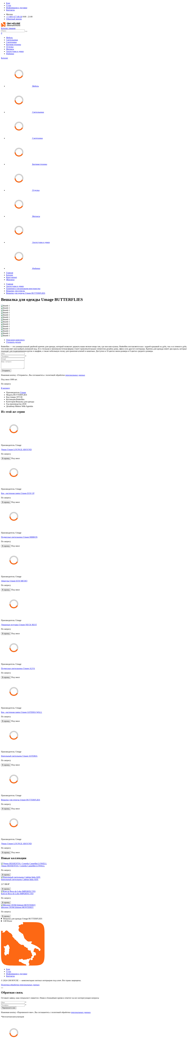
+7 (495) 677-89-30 (14, 17)
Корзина (10, 280)
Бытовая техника (13, 44)
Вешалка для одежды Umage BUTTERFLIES (25, 293)
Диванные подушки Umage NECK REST (19, 625)
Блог (8, 3)
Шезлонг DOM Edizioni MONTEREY (17, 907)
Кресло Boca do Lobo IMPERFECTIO (17, 894)
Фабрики (10, 54)
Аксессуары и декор (15, 51)
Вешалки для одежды (15, 291)
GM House (7, 921)
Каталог (4, 58)
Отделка (9, 47)
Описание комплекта (15, 340)
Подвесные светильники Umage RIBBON (19, 537)
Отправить (6, 371)
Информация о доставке (16, 8)
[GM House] (10, 26)
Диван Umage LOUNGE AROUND (16, 449)
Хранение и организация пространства (23, 288)
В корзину (5, 388)
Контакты (10, 10)
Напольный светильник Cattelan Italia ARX (19, 879)
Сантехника (11, 42)
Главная (9, 273)
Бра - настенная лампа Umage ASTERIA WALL (21, 712)
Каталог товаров (8, 28)
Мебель (9, 38)
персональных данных (75, 375)
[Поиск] (26, 31)
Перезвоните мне (8, 1008)
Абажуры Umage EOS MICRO (14, 581)
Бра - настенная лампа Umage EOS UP (17, 493)
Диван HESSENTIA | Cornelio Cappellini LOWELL (23, 866)
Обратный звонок (14, 19)
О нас (8, 5)
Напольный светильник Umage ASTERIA (19, 756)
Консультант (11, 277)
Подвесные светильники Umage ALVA (18, 668)
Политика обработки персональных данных (20, 985)
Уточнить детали (13, 342)
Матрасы (10, 49)
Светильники (12, 40)
